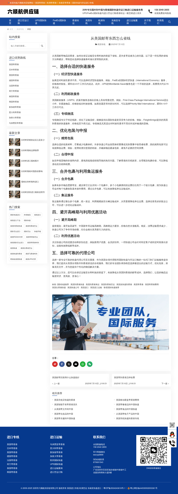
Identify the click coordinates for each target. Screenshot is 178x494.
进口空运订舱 (23, 22)
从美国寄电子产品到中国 (127, 413)
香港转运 (75, 22)
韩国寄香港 (14, 101)
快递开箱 (37, 231)
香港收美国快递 (16, 259)
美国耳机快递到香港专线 (127, 418)
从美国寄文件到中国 (63, 408)
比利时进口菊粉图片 (30, 160)
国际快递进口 (15, 214)
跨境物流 (27, 214)
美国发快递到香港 (124, 284)
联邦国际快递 (56, 460)
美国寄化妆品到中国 (63, 413)
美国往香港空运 (26, 248)
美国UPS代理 (31, 259)
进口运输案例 (132, 22)
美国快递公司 (73, 287)
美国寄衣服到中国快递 (64, 418)
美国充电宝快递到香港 (64, 399)
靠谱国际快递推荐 (111, 287)
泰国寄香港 (14, 96)
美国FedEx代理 (16, 237)
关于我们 (147, 22)
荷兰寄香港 (14, 91)
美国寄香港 (14, 64)
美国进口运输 (96, 287)
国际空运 (27, 231)
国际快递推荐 (63, 284)
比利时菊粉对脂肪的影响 (32, 171)
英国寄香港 (14, 75)
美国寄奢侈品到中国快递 (127, 404)
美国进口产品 (15, 220)
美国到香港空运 (31, 226)
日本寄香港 (14, 69)
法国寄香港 (14, 85)
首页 (10, 22)
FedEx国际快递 (59, 22)
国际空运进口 (15, 231)
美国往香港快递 (59, 287)
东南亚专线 (115, 22)
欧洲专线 (101, 22)
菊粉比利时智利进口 (30, 181)
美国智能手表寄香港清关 (65, 404)
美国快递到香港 (16, 253)
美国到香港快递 (16, 226)
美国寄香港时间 (33, 242)
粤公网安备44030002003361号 (143, 488)
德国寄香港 (14, 80)
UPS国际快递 (40, 22)
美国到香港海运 (92, 284)
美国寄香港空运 (32, 237)
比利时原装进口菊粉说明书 (33, 191)
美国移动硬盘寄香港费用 (127, 399)
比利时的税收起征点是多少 (33, 139)
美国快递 (13, 248)
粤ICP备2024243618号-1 (114, 488)
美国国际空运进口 (17, 242)
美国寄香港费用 (152, 284)
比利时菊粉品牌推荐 (30, 150)
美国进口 (37, 214)
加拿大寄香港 (15, 117)
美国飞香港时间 (31, 253)
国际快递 (27, 220)
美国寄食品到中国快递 (126, 408)
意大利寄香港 (15, 112)
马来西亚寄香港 (16, 123)
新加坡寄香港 (15, 107)
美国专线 (88, 22)
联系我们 (160, 22)
